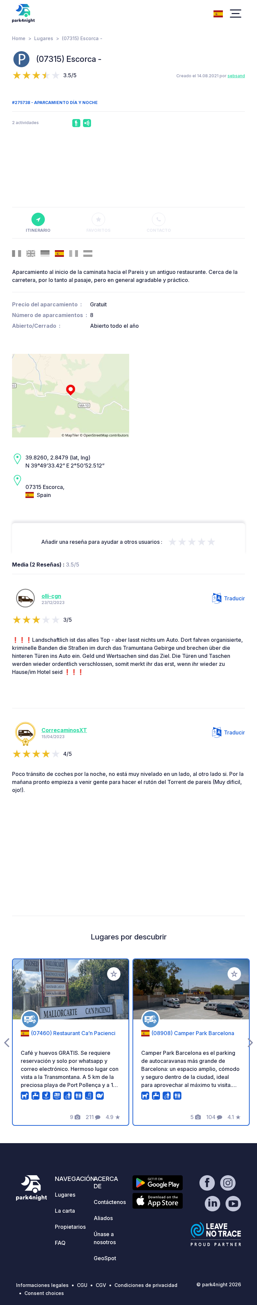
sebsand (236, 75)
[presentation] (6, 1042)
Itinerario (38, 230)
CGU (82, 1285)
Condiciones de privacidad (145, 1285)
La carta (65, 1210)
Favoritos (98, 230)
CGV (101, 1285)
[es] (218, 13)
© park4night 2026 (218, 1284)
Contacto (159, 230)
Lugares (43, 38)
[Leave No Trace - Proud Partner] (216, 1234)
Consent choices (44, 1293)
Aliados (103, 1218)
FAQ (60, 1242)
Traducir (234, 598)
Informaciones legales (42, 1285)
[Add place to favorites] (113, 974)
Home (18, 38)
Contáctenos (110, 1202)
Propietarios (70, 1226)
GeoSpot (105, 1258)
